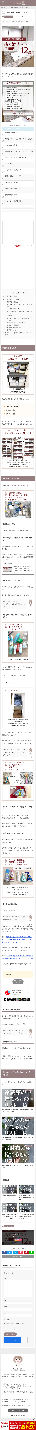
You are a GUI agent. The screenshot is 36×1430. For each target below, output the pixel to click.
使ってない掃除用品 (13, 325)
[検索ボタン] (33, 3)
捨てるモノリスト (8, 16)
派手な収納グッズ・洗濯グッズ (16, 322)
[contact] (24, 1416)
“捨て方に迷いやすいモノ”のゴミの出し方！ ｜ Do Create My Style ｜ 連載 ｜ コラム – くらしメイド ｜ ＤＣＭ (17, 939)
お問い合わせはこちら (18, 1410)
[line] (19, 1416)
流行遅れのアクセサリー (14, 309)
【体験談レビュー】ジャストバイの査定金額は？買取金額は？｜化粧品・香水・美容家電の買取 (23, 569)
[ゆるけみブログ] (17, 3)
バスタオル (10, 315)
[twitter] (12, 1416)
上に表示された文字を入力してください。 (15, 1323)
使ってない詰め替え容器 (14, 327)
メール (5, 1306)
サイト (5, 1313)
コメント (6, 1278)
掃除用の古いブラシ (13, 330)
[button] (4, 1252)
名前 (5, 1300)
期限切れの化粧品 (12, 302)
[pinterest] (22, 1416)
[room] (17, 1416)
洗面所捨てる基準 (11, 296)
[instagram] (14, 1416)
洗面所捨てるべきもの (12, 299)
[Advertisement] (18, 265)
